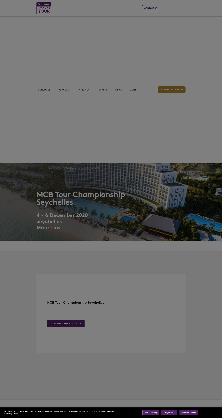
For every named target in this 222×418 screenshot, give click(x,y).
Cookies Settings (151, 412)
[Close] (218, 412)
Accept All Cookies (188, 412)
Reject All (169, 412)
